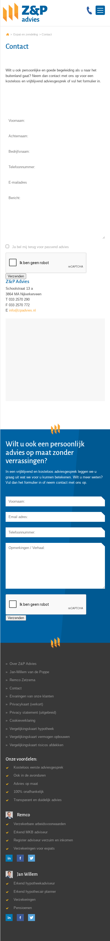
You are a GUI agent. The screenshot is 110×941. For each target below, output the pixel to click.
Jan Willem (27, 874)
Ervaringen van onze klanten (32, 696)
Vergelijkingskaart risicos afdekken (36, 745)
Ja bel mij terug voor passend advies (40, 247)
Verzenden (16, 276)
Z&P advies (8, 34)
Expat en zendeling (25, 34)
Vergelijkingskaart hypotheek (32, 729)
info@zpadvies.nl (22, 310)
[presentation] (46, 604)
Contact (16, 688)
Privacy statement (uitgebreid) (33, 712)
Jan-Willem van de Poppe (29, 672)
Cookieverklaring (22, 720)
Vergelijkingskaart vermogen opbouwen (40, 737)
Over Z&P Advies (23, 664)
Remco (23, 815)
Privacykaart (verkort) (26, 704)
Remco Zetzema (22, 680)
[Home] (25, 12)
